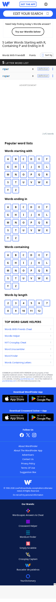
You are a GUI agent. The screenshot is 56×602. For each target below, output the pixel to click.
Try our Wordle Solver (28, 31)
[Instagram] (34, 435)
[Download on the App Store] (14, 399)
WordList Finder (28, 536)
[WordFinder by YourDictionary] (6, 4)
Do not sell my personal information (28, 495)
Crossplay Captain (28, 559)
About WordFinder (28, 446)
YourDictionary (28, 580)
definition (43, 68)
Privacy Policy (28, 463)
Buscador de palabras (28, 569)
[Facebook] (21, 435)
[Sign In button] (46, 4)
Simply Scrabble (28, 547)
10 (23, 311)
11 (31, 311)
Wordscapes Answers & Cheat (28, 515)
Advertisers (28, 454)
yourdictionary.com (27, 379)
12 (39, 311)
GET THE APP (28, 4)
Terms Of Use (28, 467)
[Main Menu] (52, 4)
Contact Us (28, 459)
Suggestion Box (28, 472)
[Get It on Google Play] (41, 399)
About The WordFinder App (28, 450)
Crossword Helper (28, 525)
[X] (28, 435)
